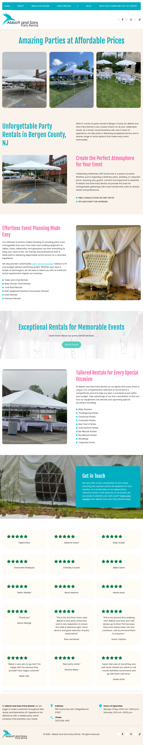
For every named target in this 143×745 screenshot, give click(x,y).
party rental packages (43, 263)
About (21, 6)
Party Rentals (64, 6)
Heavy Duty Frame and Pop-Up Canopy (118, 6)
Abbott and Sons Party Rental (66, 734)
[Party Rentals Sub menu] (77, 6)
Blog (88, 6)
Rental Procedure (40, 6)
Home (7, 6)
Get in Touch (71, 344)
